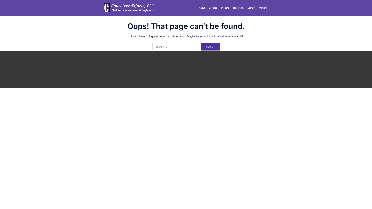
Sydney (166, 83)
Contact (251, 8)
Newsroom (238, 8)
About (202, 8)
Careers (263, 8)
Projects (225, 8)
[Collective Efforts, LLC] (129, 7)
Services (213, 8)
